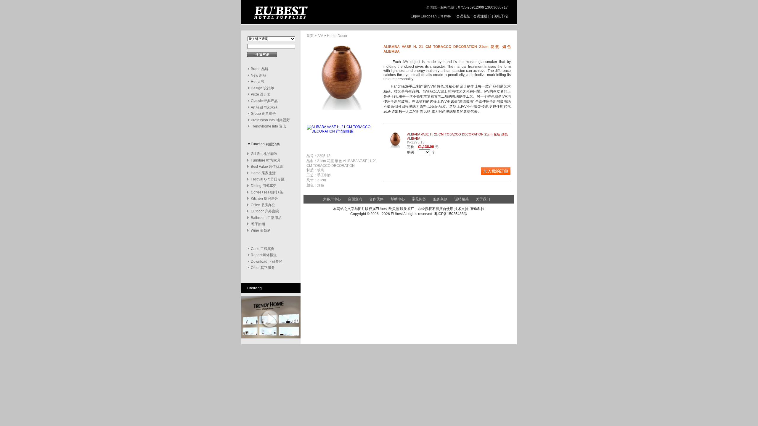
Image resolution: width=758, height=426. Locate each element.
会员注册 (480, 16)
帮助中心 (398, 199)
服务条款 (440, 199)
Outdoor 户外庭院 (265, 211)
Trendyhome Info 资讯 (268, 126)
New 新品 (258, 75)
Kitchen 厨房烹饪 (264, 198)
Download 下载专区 (266, 261)
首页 (310, 36)
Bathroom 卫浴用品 (266, 218)
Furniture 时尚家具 (265, 160)
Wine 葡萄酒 (261, 230)
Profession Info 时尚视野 (270, 120)
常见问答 (419, 199)
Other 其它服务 (263, 268)
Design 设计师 (262, 88)
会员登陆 (463, 16)
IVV (320, 36)
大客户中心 (332, 199)
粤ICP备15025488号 (450, 214)
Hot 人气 (257, 82)
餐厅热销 (258, 224)
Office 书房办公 (263, 205)
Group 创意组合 (263, 114)
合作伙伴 (376, 199)
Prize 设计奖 (261, 94)
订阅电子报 (499, 16)
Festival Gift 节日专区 (268, 179)
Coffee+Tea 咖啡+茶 (267, 192)
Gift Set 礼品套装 (264, 154)
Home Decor (337, 36)
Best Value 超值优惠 (267, 166)
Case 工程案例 (262, 249)
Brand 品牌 (260, 69)
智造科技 (476, 209)
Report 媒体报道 (264, 255)
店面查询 (355, 199)
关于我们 (483, 199)
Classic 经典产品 (264, 101)
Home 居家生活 (263, 173)
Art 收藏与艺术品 (264, 107)
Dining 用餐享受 (264, 186)
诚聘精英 (462, 199)
